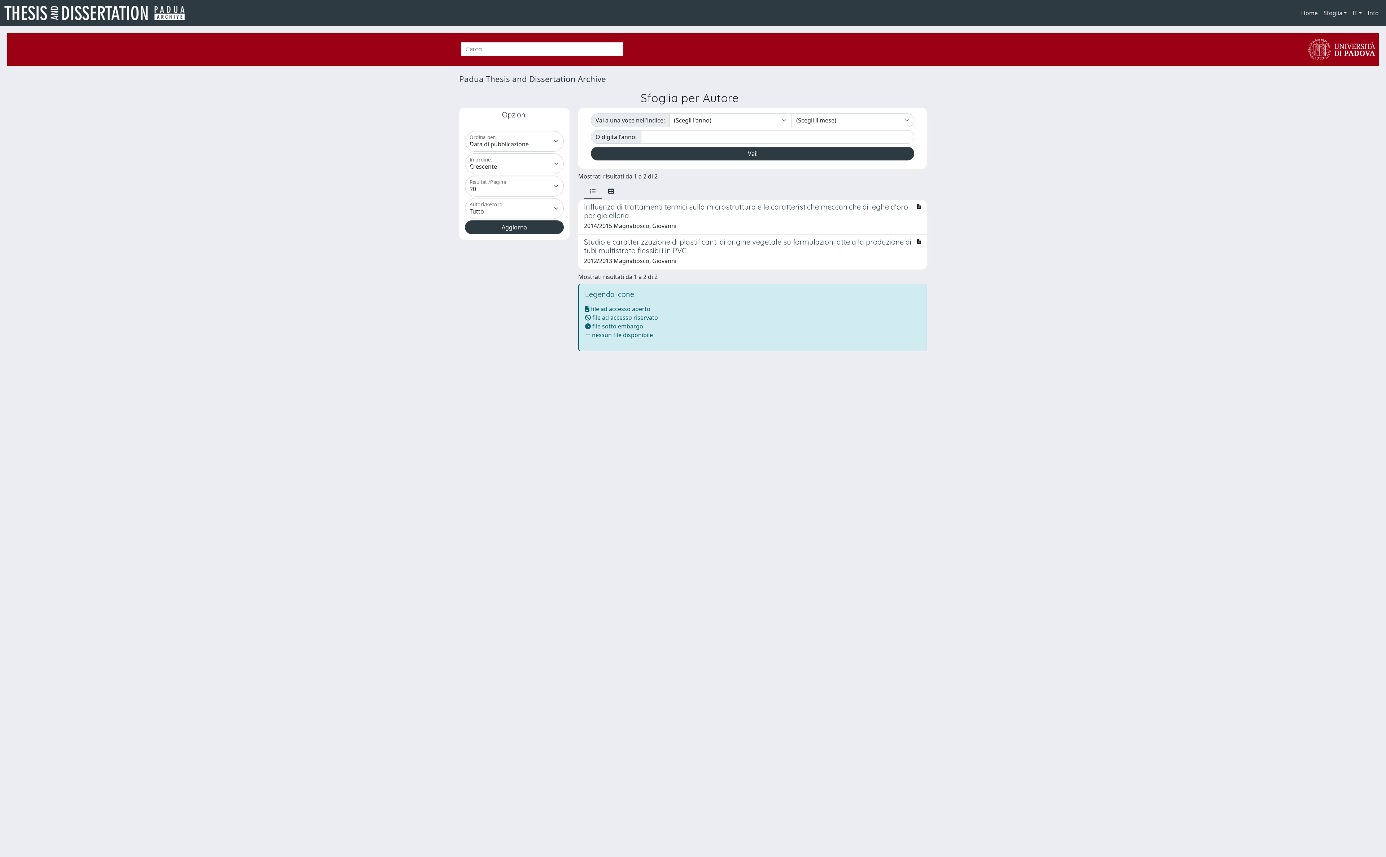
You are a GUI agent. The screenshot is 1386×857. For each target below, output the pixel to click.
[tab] (593, 191)
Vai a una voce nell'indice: (630, 120)
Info (1373, 13)
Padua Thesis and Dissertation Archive (532, 79)
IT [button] (1354, 13)
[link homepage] (97, 13)
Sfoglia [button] (1333, 13)
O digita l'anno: (616, 137)
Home (1309, 13)
